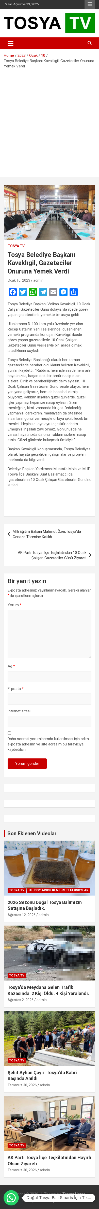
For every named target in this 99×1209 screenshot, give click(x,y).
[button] (11, 1197)
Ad (11, 666)
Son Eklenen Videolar (32, 833)
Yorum (15, 605)
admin (38, 280)
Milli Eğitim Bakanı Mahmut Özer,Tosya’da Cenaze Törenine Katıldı (47, 534)
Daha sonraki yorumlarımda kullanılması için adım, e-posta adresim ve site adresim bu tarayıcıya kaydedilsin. (49, 744)
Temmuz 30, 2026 (22, 1085)
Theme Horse (73, 1194)
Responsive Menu (90, 4)
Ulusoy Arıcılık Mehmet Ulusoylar (58, 890)
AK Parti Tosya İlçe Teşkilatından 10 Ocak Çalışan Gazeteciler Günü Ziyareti (52, 555)
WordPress (66, 1200)
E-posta (16, 688)
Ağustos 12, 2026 (22, 915)
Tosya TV (16, 246)
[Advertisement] (49, 121)
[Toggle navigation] (10, 43)
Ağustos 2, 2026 (21, 1000)
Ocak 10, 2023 (19, 280)
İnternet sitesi (19, 711)
